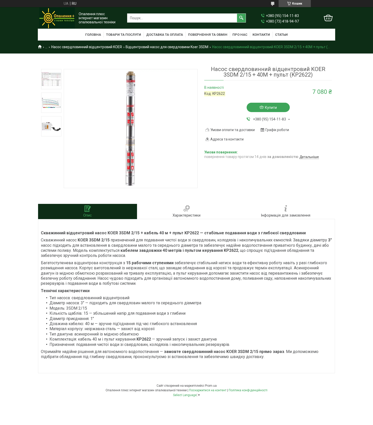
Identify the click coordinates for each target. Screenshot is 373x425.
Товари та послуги (123, 35)
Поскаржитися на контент (207, 390)
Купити (271, 107)
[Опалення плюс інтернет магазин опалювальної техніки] (57, 18)
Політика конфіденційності (248, 390)
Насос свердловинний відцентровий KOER (86, 47)
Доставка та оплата (164, 35)
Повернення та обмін (207, 35)
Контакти (261, 35)
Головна (93, 35)
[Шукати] (241, 18)
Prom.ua (211, 385)
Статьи (281, 35)
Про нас (239, 35)
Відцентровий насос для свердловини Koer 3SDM (167, 47)
